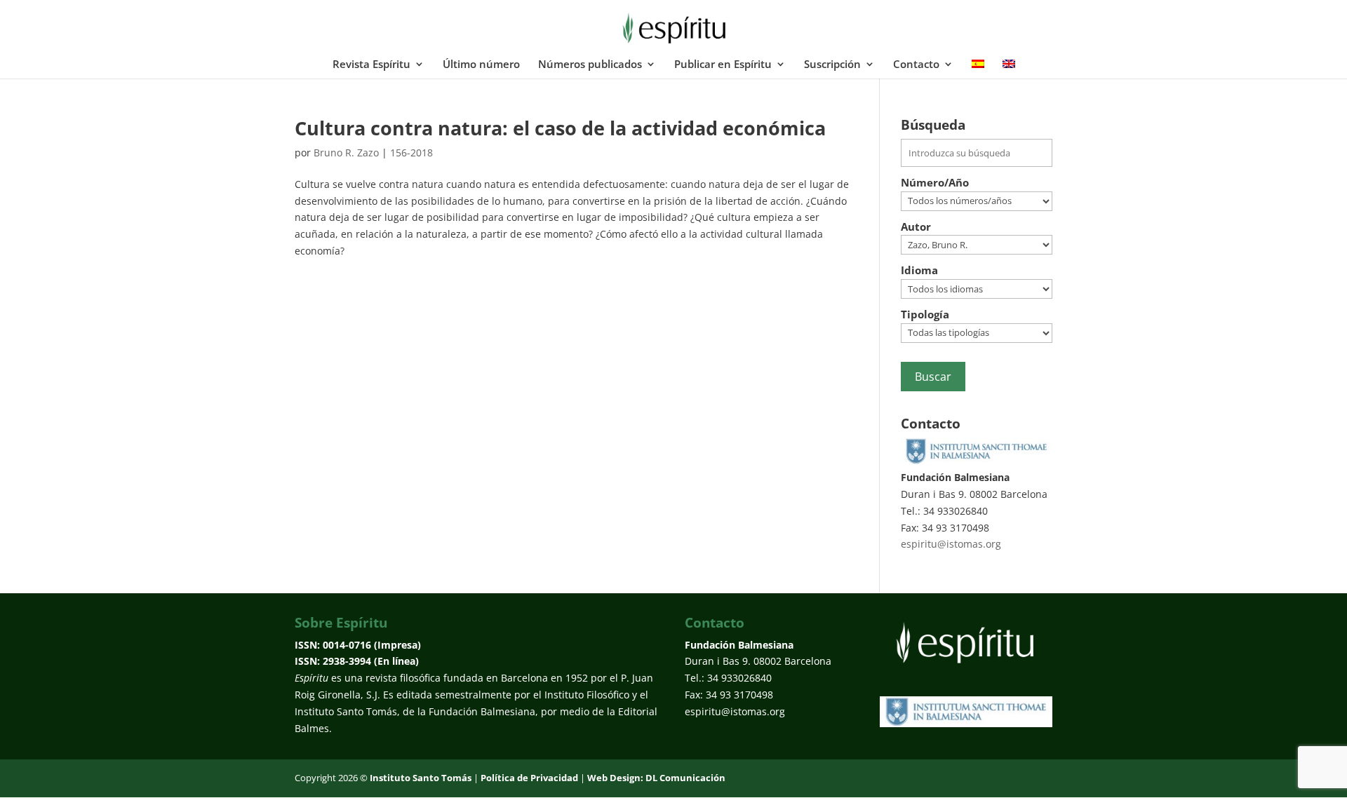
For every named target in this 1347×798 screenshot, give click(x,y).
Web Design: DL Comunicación (656, 777)
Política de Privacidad (529, 777)
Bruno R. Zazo (346, 152)
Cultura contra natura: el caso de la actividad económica (560, 128)
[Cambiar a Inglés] (1009, 69)
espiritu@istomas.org (951, 543)
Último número (481, 65)
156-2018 (411, 152)
